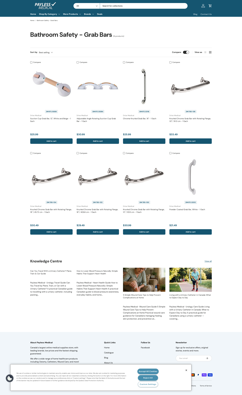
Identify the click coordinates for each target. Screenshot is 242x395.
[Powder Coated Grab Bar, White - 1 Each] (190, 177)
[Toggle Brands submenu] (93, 14)
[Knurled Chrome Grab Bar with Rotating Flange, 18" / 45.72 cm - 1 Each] (51, 177)
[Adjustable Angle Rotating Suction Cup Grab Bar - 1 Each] (98, 86)
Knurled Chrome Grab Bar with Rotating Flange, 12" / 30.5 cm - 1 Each (143, 210)
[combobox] (130, 6)
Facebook (145, 347)
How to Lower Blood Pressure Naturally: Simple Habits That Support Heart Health (97, 272)
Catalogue (109, 352)
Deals (99, 14)
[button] (210, 6)
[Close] (186, 370)
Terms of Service (206, 386)
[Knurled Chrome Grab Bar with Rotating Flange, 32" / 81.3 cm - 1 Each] (190, 86)
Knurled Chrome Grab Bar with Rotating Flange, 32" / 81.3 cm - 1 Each (190, 119)
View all (208, 261)
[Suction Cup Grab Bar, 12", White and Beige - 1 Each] (51, 86)
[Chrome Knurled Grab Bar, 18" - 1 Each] (144, 86)
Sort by (33, 52)
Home (33, 14)
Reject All (148, 378)
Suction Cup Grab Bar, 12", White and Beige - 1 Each (50, 119)
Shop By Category (48, 14)
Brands (87, 14)
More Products (70, 14)
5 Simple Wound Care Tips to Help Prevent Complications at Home (142, 296)
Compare (176, 52)
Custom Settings (148, 384)
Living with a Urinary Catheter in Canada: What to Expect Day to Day (190, 296)
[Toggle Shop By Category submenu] (59, 14)
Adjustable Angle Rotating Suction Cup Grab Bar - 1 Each (96, 119)
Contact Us (206, 14)
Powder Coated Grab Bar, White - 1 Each (187, 209)
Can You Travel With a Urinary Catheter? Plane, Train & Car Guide (51, 272)
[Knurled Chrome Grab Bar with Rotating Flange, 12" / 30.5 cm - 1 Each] (144, 177)
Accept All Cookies (148, 371)
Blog (195, 14)
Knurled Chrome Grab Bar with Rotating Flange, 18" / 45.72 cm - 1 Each (51, 210)
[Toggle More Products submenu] (80, 14)
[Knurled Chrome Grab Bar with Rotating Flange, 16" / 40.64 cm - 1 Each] (98, 177)
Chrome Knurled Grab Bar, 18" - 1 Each (139, 118)
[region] (101, 377)
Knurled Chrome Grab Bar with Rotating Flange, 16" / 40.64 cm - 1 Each (97, 210)
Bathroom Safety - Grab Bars (47, 20)
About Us (108, 362)
